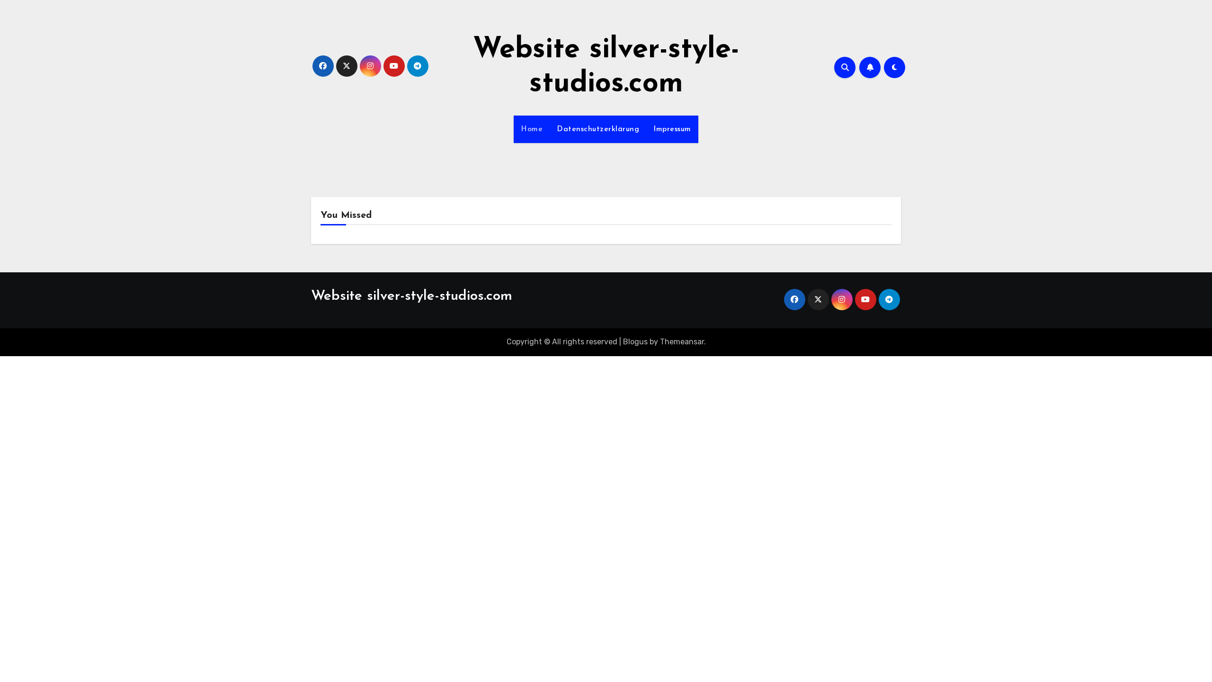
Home (532, 129)
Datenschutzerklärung (598, 129)
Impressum (672, 129)
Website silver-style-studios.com (411, 296)
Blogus (635, 341)
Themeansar (682, 341)
